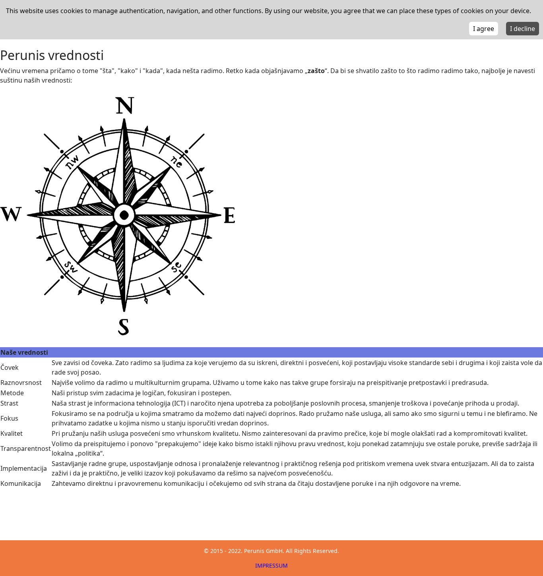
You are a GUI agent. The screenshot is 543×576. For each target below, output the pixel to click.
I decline (522, 28)
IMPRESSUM (271, 565)
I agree (483, 28)
